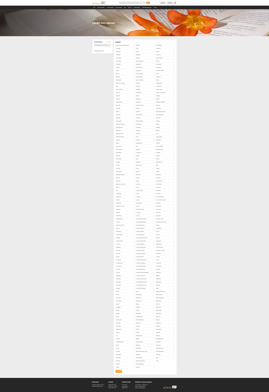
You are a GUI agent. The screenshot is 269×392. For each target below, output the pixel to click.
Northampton (139, 357)
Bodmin (118, 140)
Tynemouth (158, 266)
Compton (118, 244)
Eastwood (118, 326)
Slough (157, 168)
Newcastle (138, 348)
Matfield (138, 307)
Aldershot (118, 51)
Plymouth (158, 76)
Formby (138, 45)
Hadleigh (138, 89)
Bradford (118, 155)
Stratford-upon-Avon (161, 222)
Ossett (157, 51)
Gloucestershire (139, 61)
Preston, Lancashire (161, 92)
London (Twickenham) (141, 278)
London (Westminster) (141, 285)
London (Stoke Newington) (142, 272)
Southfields (158, 184)
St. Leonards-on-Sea (161, 199)
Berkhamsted (119, 102)
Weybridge (158, 300)
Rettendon (158, 108)
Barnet (117, 73)
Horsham (138, 130)
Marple (137, 304)
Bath (117, 86)
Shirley (157, 158)
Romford (158, 117)
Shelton (158, 155)
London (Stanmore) (140, 269)
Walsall (157, 275)
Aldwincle (118, 54)
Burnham (118, 181)
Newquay (138, 354)
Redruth (158, 105)
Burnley (118, 187)
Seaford (158, 143)
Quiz (125, 7)
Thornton (158, 253)
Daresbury (118, 278)
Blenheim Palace (120, 136)
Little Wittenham (140, 209)
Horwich (138, 133)
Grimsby (138, 83)
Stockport (158, 215)
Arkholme (118, 64)
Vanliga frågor (137, 7)
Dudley (117, 310)
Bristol (117, 165)
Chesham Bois (119, 218)
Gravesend (138, 70)
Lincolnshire (139, 203)
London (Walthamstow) (141, 282)
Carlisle (117, 199)
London (138, 215)
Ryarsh (157, 130)
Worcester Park (159, 348)
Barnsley (118, 76)
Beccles (118, 92)
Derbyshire (118, 285)
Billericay (118, 114)
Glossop (138, 57)
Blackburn (118, 130)
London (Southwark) (140, 266)
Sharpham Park (159, 149)
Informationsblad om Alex (98, 384)
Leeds (137, 181)
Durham (118, 313)
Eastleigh (118, 323)
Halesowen (138, 92)
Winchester (158, 329)
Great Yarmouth (139, 80)
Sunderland (158, 228)
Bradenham (118, 152)
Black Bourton (119, 127)
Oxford (157, 61)
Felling (117, 367)
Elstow (117, 332)
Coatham (118, 237)
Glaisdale (138, 54)
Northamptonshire (140, 360)
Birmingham (119, 121)
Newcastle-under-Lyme (141, 351)
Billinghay (118, 117)
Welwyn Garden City (160, 291)
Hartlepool (138, 99)
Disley (117, 294)
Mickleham (138, 313)
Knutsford (138, 174)
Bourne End (118, 146)
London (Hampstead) (141, 241)
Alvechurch (118, 57)
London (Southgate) (140, 263)
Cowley (117, 256)
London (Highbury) (140, 244)
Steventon (158, 209)
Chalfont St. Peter (120, 206)
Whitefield (158, 307)
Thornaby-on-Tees (160, 250)
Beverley (118, 108)
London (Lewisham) (140, 253)
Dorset (117, 304)
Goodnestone (139, 67)
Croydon (118, 269)
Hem (94, 7)
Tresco (157, 259)
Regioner (119, 371)
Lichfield (138, 196)
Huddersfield (139, 143)
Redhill (157, 99)
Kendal (137, 155)
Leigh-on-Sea (139, 190)
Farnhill (117, 364)
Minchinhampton (140, 319)
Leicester (138, 184)
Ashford (118, 67)
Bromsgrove (119, 171)
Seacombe (158, 140)
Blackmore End (119, 133)
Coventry (118, 253)
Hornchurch (138, 124)
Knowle (138, 171)
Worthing (158, 354)
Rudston (158, 121)
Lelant (137, 193)
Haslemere (138, 102)
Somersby (158, 174)
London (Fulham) (140, 231)
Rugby (157, 124)
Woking (158, 335)
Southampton (159, 181)
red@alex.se (145, 384)
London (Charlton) (140, 228)
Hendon (138, 108)
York (157, 360)
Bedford (118, 95)
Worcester (158, 345)
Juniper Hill (138, 152)
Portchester (159, 83)
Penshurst (158, 67)
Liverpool (138, 212)
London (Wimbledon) (141, 288)
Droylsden (118, 307)
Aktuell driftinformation (97, 386)
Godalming (138, 64)
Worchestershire (160, 351)
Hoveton (138, 140)
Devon (117, 291)
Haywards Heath (140, 105)
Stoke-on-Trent (159, 218)
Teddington (158, 241)
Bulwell (117, 177)
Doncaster (118, 297)
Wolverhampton (160, 338)
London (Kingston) (140, 250)
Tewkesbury (159, 244)
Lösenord (170, 2)
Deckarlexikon (119, 7)
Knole (137, 168)
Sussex (158, 234)
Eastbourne (119, 319)
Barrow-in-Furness (120, 83)
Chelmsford (118, 215)
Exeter (117, 348)
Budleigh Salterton (120, 174)
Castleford (118, 203)
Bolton (117, 143)
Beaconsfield (119, 89)
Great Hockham (139, 73)
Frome (137, 51)
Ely (116, 335)
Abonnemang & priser (147, 7)
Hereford (138, 111)
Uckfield (158, 269)
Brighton (118, 162)
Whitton (158, 316)
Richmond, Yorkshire (161, 111)
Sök (148, 2)
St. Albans (158, 193)
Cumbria (118, 272)
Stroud (157, 225)
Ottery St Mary (159, 57)
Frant (137, 48)
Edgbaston (118, 329)
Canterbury (118, 196)
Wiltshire (158, 326)
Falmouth (118, 357)
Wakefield (158, 272)
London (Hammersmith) (141, 237)
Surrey (157, 231)
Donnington (119, 300)
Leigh (137, 187)
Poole (157, 80)
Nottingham (159, 45)
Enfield (117, 338)
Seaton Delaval (159, 146)
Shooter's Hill (159, 162)
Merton (137, 310)
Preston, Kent (159, 89)
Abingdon (118, 48)
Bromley (118, 168)
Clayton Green (119, 234)
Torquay (158, 256)
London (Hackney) (140, 234)
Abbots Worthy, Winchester (122, 45)
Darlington (118, 282)
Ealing (117, 316)
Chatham (118, 209)
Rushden (158, 127)
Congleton (118, 247)
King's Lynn (138, 165)
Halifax (137, 95)
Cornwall (118, 250)
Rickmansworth (160, 114)
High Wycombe (139, 121)
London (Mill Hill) (139, 256)
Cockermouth (119, 241)
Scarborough (159, 136)
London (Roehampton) (141, 259)
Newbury (138, 345)
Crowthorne (119, 266)
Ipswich (138, 149)
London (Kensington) (141, 247)
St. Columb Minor (160, 196)
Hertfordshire (139, 114)
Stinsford (158, 212)
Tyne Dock (158, 263)
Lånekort (163, 2)
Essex (117, 345)
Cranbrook (118, 259)
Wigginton (158, 323)
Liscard (138, 206)
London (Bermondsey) (141, 218)
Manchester (139, 300)
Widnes (158, 319)
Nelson (137, 338)
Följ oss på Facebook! (140, 386)
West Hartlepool (160, 297)
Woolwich (158, 341)
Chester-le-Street (120, 225)
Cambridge (118, 193)
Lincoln (137, 199)
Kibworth (138, 162)
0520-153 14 (124, 387)
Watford (158, 285)
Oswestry (158, 54)
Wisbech (158, 332)
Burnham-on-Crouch (121, 184)
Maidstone (138, 297)
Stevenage (158, 206)
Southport (158, 187)
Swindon (158, 237)
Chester (118, 222)
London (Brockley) (140, 225)
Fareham (118, 360)
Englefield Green (120, 341)
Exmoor (118, 351)
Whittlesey (158, 313)
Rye (157, 133)
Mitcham (138, 326)
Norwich (138, 367)
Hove (137, 136)
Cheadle (118, 212)
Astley (117, 70)
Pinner (157, 73)
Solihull (157, 171)
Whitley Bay (159, 310)
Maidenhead (139, 294)
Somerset (158, 177)
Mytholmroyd (139, 335)
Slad (157, 165)
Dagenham (118, 275)
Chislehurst (118, 231)
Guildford (138, 86)
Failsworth (118, 354)
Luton (137, 291)
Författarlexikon (101, 7)
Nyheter (130, 7)
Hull (137, 146)
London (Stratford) (140, 275)
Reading (158, 95)
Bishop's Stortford (120, 124)
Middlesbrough (139, 316)
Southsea (158, 190)
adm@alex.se (125, 386)
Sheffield (158, 152)
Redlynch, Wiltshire (160, 102)
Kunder (155, 7)
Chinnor (118, 228)
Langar (137, 177)
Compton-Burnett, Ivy (99, 50)
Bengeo (118, 99)
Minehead (138, 323)
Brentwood (118, 158)
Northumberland (140, 364)
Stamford (158, 203)
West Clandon (159, 294)
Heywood (138, 117)
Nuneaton (158, 48)
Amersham (118, 61)
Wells (157, 288)
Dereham (118, 288)
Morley (137, 329)
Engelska (175, 3)
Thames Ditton (159, 247)
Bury (117, 190)
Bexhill (117, 111)
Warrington (158, 282)
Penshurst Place (160, 70)
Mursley (138, 332)
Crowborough (119, 263)
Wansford (158, 278)
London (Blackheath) (141, 222)
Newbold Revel (139, 341)
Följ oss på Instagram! (140, 387)
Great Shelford (139, 76)
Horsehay (138, 127)
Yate (157, 357)
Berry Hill (118, 105)
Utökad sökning (110, 7)
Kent (137, 158)
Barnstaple (118, 80)
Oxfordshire (158, 64)
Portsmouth (159, 86)
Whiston (158, 304)
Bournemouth (119, 149)
